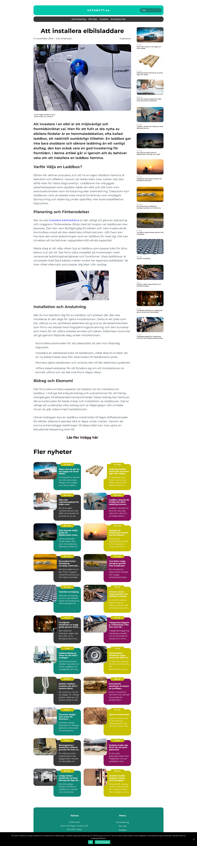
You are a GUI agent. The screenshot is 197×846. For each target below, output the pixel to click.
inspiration (125, 38)
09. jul (67, 679)
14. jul (117, 618)
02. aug (67, 525)
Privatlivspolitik (102, 842)
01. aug (117, 556)
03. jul (67, 740)
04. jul (117, 709)
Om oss (92, 19)
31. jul (117, 587)
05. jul (67, 709)
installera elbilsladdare (64, 220)
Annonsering (79, 19)
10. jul (117, 648)
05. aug (117, 495)
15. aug (67, 464)
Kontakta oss (118, 19)
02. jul (117, 740)
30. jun (67, 771)
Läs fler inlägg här (82, 437)
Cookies (104, 19)
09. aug (67, 495)
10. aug (117, 464)
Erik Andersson (64, 38)
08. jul (117, 679)
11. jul (67, 648)
